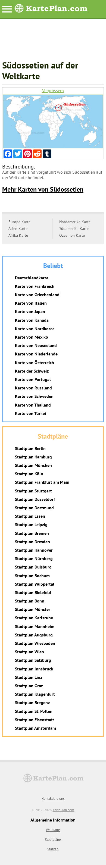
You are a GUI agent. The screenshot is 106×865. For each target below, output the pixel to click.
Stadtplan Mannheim (34, 626)
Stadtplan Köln (29, 473)
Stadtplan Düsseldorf (35, 499)
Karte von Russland (33, 388)
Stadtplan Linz (28, 677)
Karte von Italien (31, 303)
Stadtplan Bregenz (32, 702)
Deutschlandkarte (31, 277)
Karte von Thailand (33, 405)
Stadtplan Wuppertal (34, 584)
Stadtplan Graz (29, 685)
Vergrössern (53, 90)
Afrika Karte (18, 235)
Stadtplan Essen (30, 516)
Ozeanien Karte (72, 235)
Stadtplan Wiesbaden (35, 643)
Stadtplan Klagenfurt (35, 694)
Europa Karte (19, 221)
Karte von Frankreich (34, 286)
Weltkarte (53, 829)
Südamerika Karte (74, 228)
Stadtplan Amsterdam (35, 728)
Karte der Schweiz (32, 371)
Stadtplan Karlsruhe (34, 617)
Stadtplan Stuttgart (33, 491)
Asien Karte (17, 228)
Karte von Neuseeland (36, 345)
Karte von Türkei (30, 413)
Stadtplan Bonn (29, 601)
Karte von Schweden (34, 396)
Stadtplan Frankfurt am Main (42, 482)
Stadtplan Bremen (32, 533)
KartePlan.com (63, 810)
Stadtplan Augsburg (34, 635)
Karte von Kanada (32, 320)
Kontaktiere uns (53, 798)
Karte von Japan (30, 311)
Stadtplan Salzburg (33, 660)
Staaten (52, 849)
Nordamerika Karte (75, 221)
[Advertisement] (53, 42)
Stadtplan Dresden (32, 541)
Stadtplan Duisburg (33, 567)
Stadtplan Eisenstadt (34, 719)
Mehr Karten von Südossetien (42, 189)
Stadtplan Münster (32, 609)
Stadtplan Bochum (32, 575)
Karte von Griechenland (37, 294)
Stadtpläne (53, 839)
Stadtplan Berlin (30, 448)
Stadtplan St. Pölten (33, 711)
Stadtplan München (33, 465)
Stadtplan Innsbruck (34, 669)
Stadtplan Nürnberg (34, 558)
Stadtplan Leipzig (31, 524)
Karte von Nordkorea (35, 328)
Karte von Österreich (34, 362)
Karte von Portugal (33, 379)
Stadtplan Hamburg (33, 457)
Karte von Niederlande (36, 354)
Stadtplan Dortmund (34, 507)
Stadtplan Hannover (34, 550)
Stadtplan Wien (29, 651)
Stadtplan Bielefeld (33, 592)
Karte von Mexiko (31, 337)
